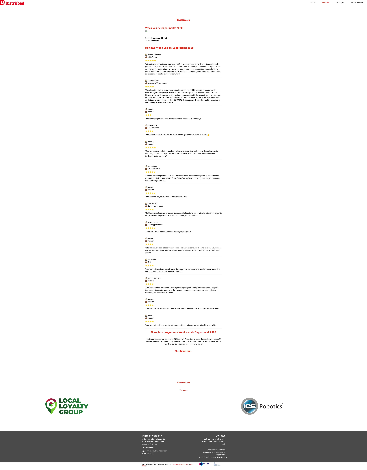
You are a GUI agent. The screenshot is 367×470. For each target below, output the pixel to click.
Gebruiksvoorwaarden (178, 464)
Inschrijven (340, 2)
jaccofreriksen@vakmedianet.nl (155, 451)
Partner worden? (357, 2)
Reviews (325, 2)
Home (313, 2)
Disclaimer (186, 464)
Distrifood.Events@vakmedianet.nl (214, 457)
